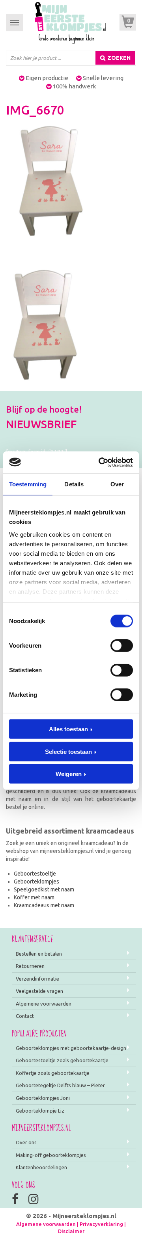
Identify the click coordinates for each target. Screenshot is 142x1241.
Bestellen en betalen (39, 953)
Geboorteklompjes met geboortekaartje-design (71, 1048)
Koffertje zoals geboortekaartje (53, 1073)
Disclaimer (71, 1231)
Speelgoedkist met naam (44, 889)
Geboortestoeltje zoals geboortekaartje (62, 1060)
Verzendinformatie (37, 978)
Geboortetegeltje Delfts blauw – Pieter (60, 1085)
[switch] (121, 645)
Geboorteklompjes (36, 881)
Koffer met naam (34, 897)
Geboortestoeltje (35, 873)
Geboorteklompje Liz (40, 1110)
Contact (25, 1016)
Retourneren (30, 966)
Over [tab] (117, 484)
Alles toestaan (68, 729)
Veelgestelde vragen (39, 991)
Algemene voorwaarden (43, 1003)
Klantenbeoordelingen (41, 1167)
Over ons (26, 1142)
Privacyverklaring (101, 1224)
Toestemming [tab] (28, 484)
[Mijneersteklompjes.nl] (70, 22)
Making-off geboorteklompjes (51, 1155)
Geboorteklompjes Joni (43, 1098)
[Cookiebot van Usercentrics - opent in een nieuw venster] (100, 462)
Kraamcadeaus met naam (44, 905)
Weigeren (69, 774)
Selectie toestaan (68, 751)
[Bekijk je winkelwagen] (128, 22)
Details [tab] (74, 484)
